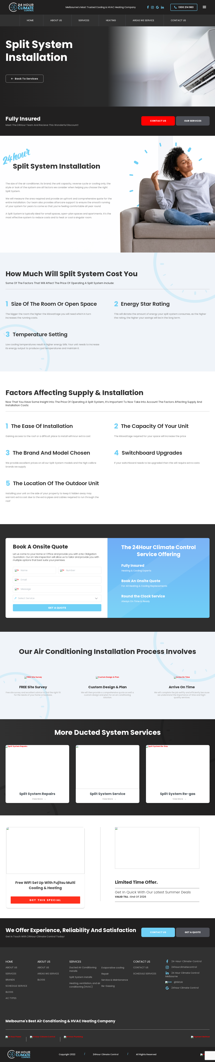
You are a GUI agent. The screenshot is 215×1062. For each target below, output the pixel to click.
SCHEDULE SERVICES (144, 973)
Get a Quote (193, 932)
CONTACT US (140, 967)
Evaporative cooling (112, 967)
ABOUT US (11, 967)
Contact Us (178, 20)
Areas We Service (143, 20)
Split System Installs (80, 977)
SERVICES (11, 973)
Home (30, 20)
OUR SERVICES (192, 120)
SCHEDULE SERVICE (16, 986)
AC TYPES (11, 998)
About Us (56, 20)
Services (84, 20)
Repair (105, 973)
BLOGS (9, 992)
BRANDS (10, 979)
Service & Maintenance (114, 980)
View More (37, 799)
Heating (111, 20)
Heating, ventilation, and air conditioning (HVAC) (84, 985)
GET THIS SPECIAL (45, 900)
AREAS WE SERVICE (48, 973)
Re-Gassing (108, 986)
